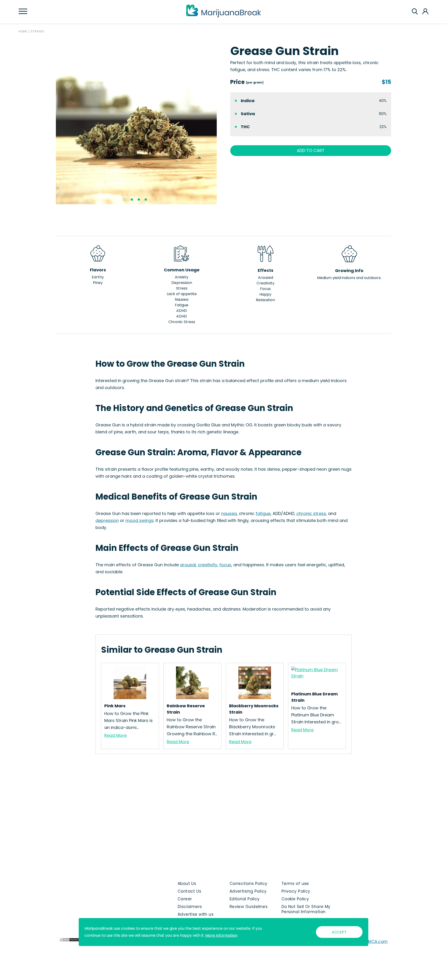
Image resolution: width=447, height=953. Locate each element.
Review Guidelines (249, 906)
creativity (207, 565)
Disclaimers (190, 906)
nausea (229, 513)
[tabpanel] (136, 123)
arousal (188, 565)
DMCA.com (376, 941)
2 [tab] (132, 199)
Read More (115, 735)
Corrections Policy (249, 883)
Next (220, 123)
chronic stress (311, 513)
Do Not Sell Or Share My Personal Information (306, 909)
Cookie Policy (295, 899)
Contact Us (189, 891)
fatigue (263, 513)
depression (107, 520)
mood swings (139, 520)
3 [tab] (139, 199)
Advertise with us (195, 914)
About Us (187, 883)
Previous (52, 123)
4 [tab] (146, 199)
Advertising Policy (248, 891)
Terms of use (295, 883)
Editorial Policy (245, 899)
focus (225, 565)
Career (185, 899)
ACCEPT (339, 932)
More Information (221, 935)
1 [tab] (125, 199)
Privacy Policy (295, 891)
